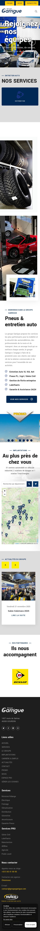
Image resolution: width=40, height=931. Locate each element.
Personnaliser (18, 925)
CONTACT (6, 766)
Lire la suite (18, 615)
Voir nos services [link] (19, 399)
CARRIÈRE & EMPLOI (10, 758)
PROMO (10, 3)
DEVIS (19, 3)
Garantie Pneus (8, 823)
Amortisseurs (7, 819)
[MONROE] (20, 677)
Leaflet (17, 543)
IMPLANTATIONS (8, 754)
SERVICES (6, 747)
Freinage (5, 804)
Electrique (6, 800)
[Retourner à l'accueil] (12, 11)
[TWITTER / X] (3, 728)
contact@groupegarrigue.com (14, 889)
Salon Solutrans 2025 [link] (18, 611)
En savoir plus (7, 919)
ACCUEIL (5, 743)
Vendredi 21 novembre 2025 (18, 606)
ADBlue (4, 846)
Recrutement (15, 65)
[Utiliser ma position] (35, 484)
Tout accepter (30, 925)
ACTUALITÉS (7, 762)
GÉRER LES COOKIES (10, 781)
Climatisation (7, 808)
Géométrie (6, 815)
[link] (19, 429)
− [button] (4, 494)
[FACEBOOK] (8, 728)
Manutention (7, 842)
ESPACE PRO (32, 3)
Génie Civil (6, 834)
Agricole (5, 850)
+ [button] (4, 490)
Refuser (7, 925)
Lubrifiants (6, 838)
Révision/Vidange (9, 796)
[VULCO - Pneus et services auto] (11, 898)
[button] (7, 42)
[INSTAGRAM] (18, 728)
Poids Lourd (6, 854)
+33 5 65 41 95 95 (9, 871)
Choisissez (6, 880)
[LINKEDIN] (13, 728)
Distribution (6, 812)
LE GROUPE (6, 751)
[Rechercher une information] (36, 11)
